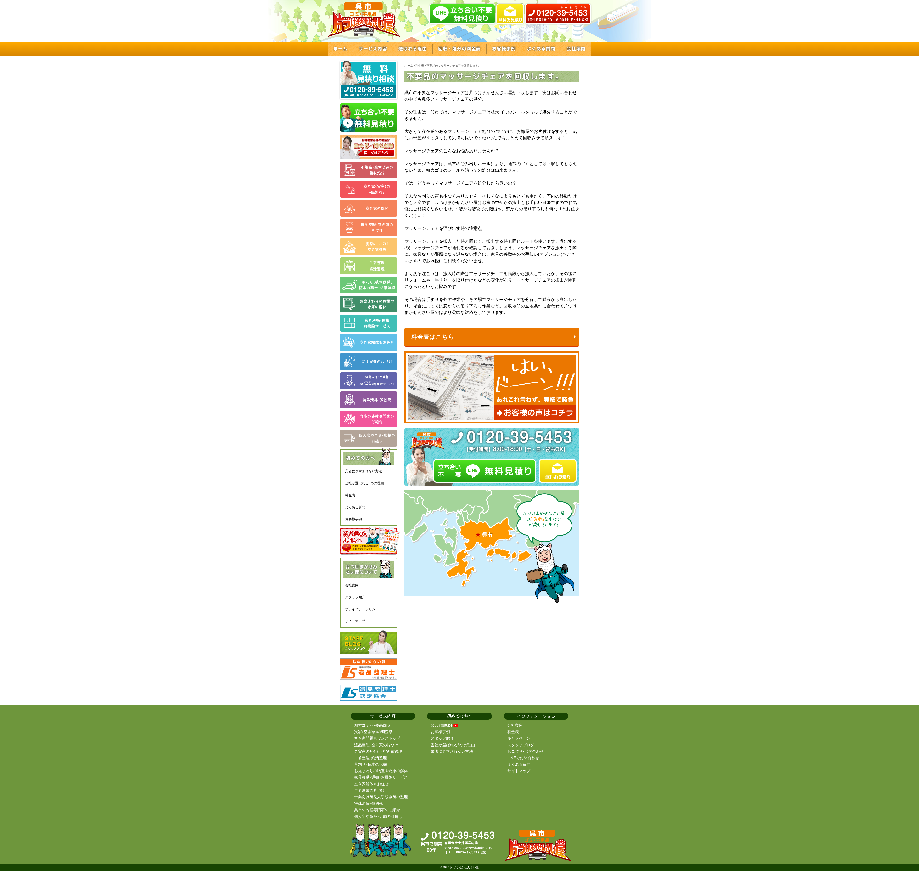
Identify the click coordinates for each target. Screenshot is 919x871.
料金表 (350, 495)
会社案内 (352, 585)
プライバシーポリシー (362, 609)
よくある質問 (355, 507)
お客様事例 (353, 519)
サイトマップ (355, 621)
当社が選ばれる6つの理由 (364, 483)
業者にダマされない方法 (363, 471)
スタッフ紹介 (355, 597)
